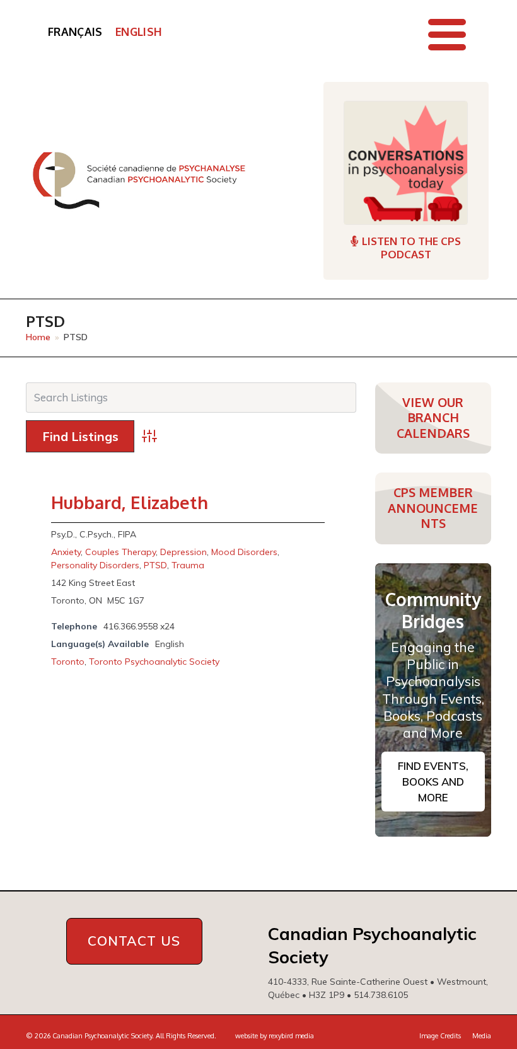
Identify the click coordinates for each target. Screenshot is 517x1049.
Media (481, 1035)
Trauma (187, 565)
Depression (183, 552)
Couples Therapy (120, 552)
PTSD (155, 565)
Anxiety (66, 552)
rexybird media (291, 1035)
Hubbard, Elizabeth (129, 502)
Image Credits (440, 1035)
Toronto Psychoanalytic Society (154, 661)
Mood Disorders (244, 552)
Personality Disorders (95, 565)
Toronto (67, 661)
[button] (447, 34)
